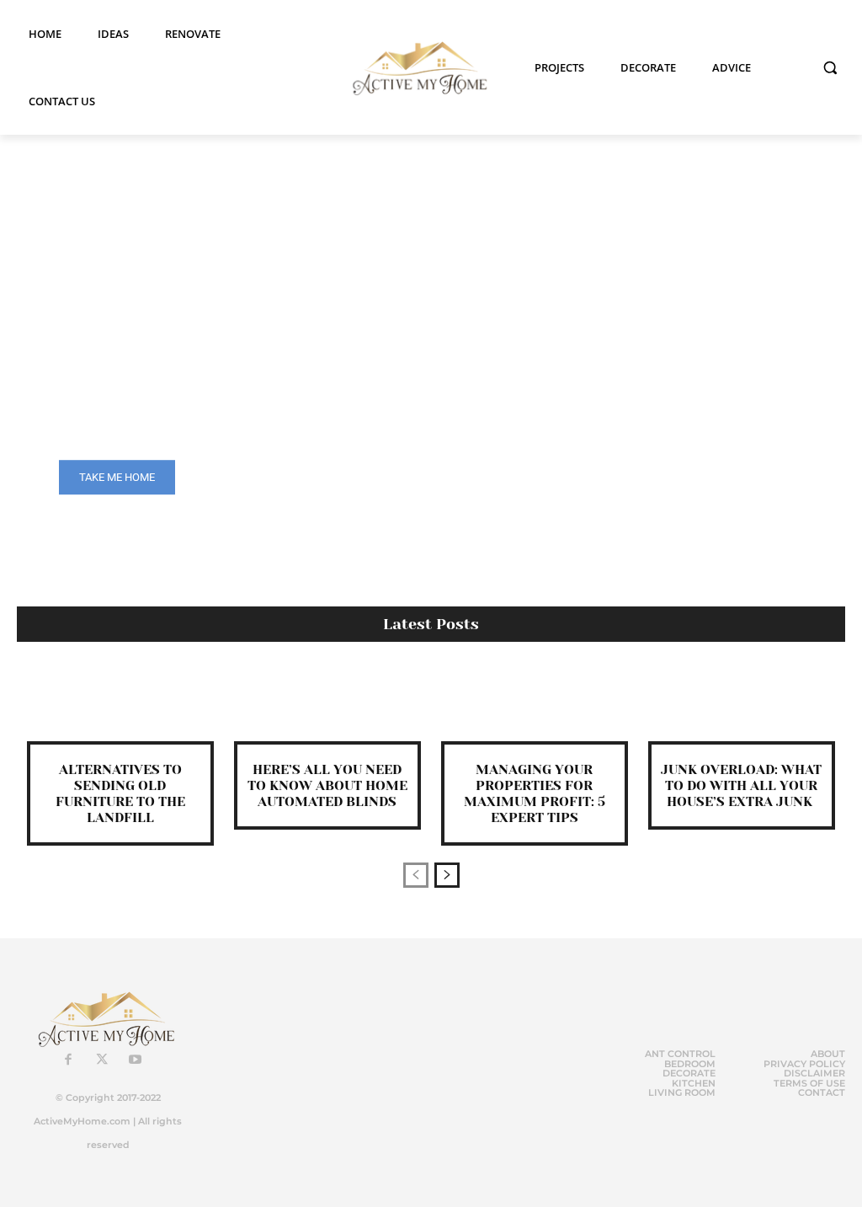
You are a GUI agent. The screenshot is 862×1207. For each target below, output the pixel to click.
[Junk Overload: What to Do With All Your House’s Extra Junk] (741, 704)
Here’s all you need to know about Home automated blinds (327, 785)
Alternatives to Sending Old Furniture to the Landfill (120, 793)
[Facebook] (68, 1060)
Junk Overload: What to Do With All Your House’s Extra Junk (741, 785)
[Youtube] (135, 1060)
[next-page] (447, 875)
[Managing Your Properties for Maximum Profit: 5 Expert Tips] (534, 704)
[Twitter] (101, 1060)
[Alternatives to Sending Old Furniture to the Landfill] (120, 704)
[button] (830, 67)
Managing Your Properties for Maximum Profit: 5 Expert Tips (534, 793)
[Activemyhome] (415, 68)
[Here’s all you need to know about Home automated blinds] (327, 704)
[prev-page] (415, 875)
